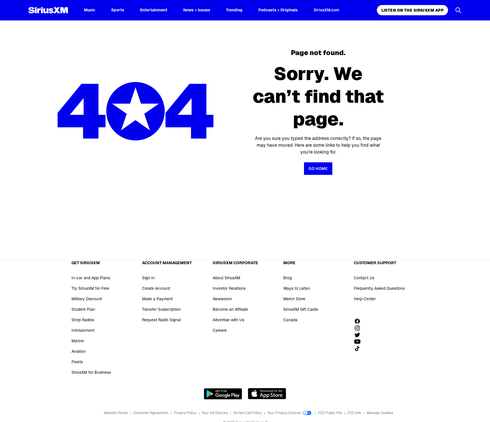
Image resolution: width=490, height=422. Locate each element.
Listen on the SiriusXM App (412, 10)
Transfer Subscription (161, 309)
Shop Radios (82, 319)
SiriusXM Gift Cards (300, 309)
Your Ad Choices (215, 413)
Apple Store (267, 393)
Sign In (148, 277)
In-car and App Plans (90, 277)
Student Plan (83, 309)
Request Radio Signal (161, 319)
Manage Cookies (380, 413)
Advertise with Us (228, 319)
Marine (77, 340)
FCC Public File (330, 413)
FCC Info (355, 413)
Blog (287, 277)
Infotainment (82, 330)
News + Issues (196, 9)
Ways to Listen (296, 288)
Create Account (156, 288)
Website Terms (116, 413)
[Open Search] (458, 10)
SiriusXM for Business (91, 372)
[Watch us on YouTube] (359, 341)
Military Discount (86, 298)
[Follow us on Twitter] (359, 334)
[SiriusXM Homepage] (48, 10)
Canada (290, 319)
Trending (234, 9)
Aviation (78, 351)
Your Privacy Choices (284, 413)
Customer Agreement (151, 413)
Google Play (223, 393)
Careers (220, 330)
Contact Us (364, 277)
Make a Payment (157, 298)
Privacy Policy (185, 413)
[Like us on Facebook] (359, 321)
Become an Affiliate (230, 309)
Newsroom (222, 298)
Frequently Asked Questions (379, 288)
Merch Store (294, 298)
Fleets (77, 361)
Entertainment (153, 9)
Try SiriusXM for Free (90, 288)
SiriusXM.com (326, 9)
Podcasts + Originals (278, 9)
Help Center (365, 298)
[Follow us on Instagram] (359, 328)
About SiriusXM (226, 277)
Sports (117, 9)
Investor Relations (229, 288)
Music (89, 9)
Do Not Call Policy (248, 413)
